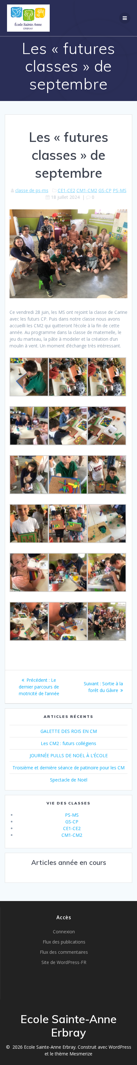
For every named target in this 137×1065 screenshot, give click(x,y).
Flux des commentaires (64, 952)
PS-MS (119, 190)
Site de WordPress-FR (63, 962)
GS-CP (105, 190)
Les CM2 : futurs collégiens (68, 743)
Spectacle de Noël (68, 780)
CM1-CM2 (86, 190)
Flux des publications (64, 942)
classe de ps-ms (31, 190)
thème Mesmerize (73, 1054)
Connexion (64, 932)
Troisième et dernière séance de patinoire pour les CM (68, 768)
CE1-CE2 (66, 190)
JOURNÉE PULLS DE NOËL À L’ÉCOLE (69, 755)
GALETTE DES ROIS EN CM (68, 731)
